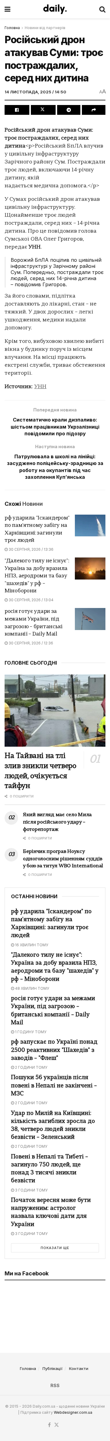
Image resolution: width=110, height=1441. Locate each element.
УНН (40, 387)
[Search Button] (102, 9)
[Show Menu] (7, 9)
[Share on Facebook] (17, 110)
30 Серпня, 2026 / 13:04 (30, 600)
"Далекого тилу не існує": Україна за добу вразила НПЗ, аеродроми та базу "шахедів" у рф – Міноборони (37, 576)
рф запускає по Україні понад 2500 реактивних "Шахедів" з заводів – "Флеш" (54, 1050)
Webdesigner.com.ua (73, 1412)
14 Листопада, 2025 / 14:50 (35, 91)
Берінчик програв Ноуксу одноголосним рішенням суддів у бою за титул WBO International (63, 859)
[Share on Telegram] (69, 110)
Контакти (78, 1368)
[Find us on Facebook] (49, 1425)
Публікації (52, 1368)
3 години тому (31, 1190)
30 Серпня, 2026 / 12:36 (30, 643)
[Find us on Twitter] (56, 1425)
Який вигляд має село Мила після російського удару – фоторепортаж (57, 822)
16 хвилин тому (31, 945)
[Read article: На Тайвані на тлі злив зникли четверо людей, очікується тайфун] (55, 710)
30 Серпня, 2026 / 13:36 (30, 549)
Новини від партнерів (45, 27)
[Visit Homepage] (55, 9)
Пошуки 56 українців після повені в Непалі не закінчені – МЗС (54, 1086)
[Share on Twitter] (43, 110)
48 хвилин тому (31, 988)
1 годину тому (30, 1032)
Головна (12, 27)
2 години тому (30, 1067)
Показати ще (55, 1248)
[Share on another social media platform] (93, 110)
